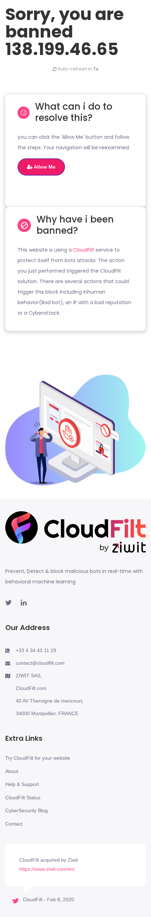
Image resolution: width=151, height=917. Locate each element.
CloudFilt (83, 249)
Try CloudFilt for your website (37, 758)
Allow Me (44, 167)
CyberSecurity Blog (26, 810)
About (11, 771)
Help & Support (22, 784)
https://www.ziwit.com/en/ (47, 869)
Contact (13, 824)
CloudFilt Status (22, 797)
